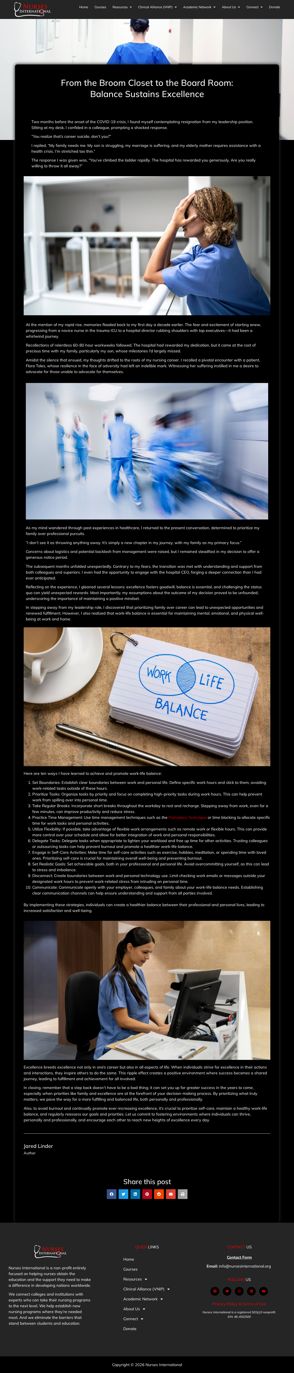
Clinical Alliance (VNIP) (155, 7)
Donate (274, 7)
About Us (229, 7)
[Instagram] (239, 1291)
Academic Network (197, 7)
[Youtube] (263, 1291)
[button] (122, 7)
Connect (252, 7)
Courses (100, 7)
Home (83, 7)
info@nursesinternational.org (245, 1266)
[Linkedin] (251, 1291)
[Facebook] (214, 1291)
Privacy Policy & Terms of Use (239, 1303)
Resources (120, 7)
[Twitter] (227, 1291)
